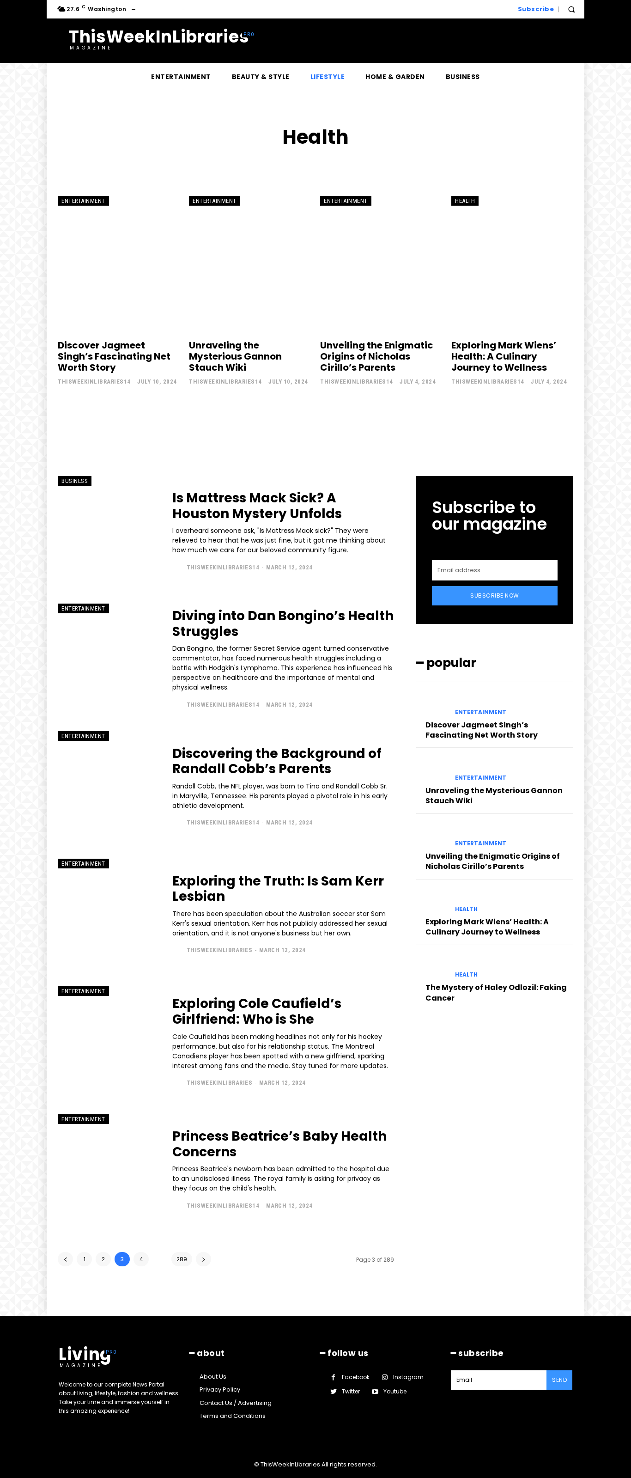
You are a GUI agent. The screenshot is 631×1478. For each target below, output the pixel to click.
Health (465, 200)
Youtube (395, 1391)
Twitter (351, 1391)
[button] (571, 9)
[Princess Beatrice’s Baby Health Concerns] (108, 1169)
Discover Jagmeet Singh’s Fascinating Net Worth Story (114, 356)
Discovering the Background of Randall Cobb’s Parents (277, 761)
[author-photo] (178, 567)
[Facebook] (333, 1377)
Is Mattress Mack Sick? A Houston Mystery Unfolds (257, 506)
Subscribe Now (494, 595)
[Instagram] (384, 1377)
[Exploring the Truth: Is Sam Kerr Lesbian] (108, 914)
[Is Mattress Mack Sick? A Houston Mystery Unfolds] (108, 531)
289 (181, 1259)
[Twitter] (333, 1392)
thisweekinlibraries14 (94, 381)
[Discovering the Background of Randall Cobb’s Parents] (108, 786)
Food (342, 165)
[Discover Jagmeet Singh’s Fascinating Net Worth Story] (119, 263)
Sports (372, 165)
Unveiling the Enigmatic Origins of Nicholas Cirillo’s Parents (376, 356)
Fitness (312, 165)
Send (559, 1380)
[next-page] (203, 1259)
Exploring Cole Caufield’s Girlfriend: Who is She (256, 1011)
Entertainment (83, 200)
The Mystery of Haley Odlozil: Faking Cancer (496, 992)
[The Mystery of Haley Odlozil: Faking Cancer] (432, 966)
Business (74, 480)
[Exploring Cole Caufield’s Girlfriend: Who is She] (108, 1041)
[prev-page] (65, 1259)
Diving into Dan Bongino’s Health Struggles (283, 624)
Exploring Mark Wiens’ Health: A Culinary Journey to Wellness (503, 356)
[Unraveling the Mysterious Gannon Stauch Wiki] (250, 263)
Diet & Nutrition (264, 165)
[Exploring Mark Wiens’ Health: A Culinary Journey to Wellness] (512, 263)
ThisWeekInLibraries (220, 950)
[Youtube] (375, 1392)
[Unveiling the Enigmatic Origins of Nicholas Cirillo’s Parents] (381, 263)
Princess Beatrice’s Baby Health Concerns (279, 1144)
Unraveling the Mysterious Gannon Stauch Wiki (235, 356)
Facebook (356, 1377)
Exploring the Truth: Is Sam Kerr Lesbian (278, 889)
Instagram (408, 1377)
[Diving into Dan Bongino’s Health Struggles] (108, 659)
